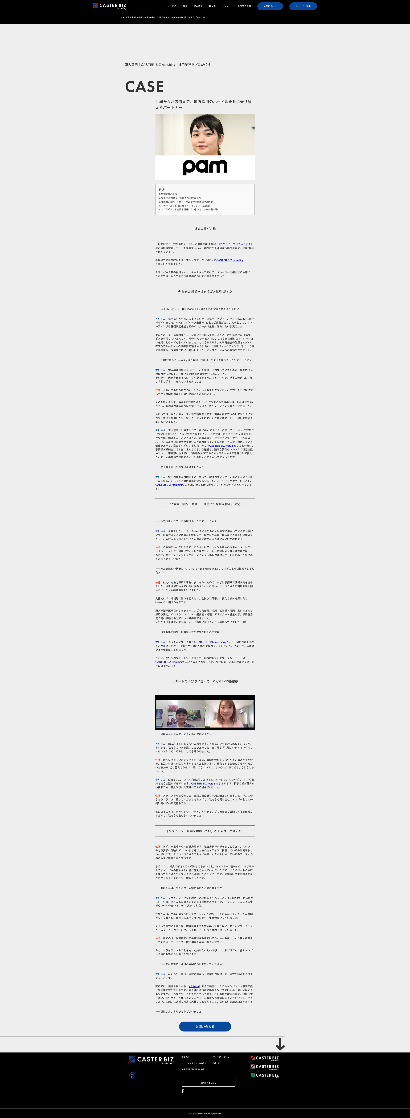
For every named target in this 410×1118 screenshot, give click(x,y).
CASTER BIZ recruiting (230, 260)
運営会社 (185, 1057)
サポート (216, 1063)
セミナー (226, 6)
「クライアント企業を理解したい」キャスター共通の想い (190, 209)
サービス (171, 6)
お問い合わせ (270, 6)
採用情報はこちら (208, 1083)
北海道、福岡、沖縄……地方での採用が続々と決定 (187, 202)
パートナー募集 (303, 6)
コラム (212, 6)
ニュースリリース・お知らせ (194, 1063)
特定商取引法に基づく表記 (193, 1069)
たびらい (225, 244)
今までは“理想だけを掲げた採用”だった (181, 198)
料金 (185, 6)
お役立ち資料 (244, 6)
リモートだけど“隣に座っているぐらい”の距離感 (185, 205)
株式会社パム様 (169, 194)
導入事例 (198, 6)
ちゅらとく (244, 244)
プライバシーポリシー (221, 1057)
